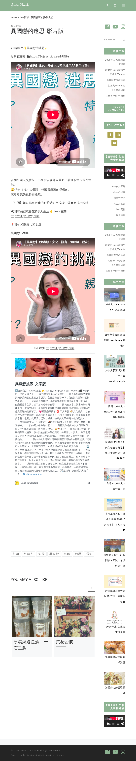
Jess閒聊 (24, 17)
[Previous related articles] (83, 588)
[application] (114, 172)
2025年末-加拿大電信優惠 (115, 61)
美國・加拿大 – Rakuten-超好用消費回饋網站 (114, 411)
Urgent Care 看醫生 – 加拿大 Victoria (115, 72)
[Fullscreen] (124, 175)
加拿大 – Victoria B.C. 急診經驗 (116, 87)
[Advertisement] (53, 521)
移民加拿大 (119, 203)
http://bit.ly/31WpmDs (25, 216)
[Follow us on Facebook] (107, 27)
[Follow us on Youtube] (115, 27)
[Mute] (122, 175)
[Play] (108, 175)
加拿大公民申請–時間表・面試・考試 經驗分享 (114, 560)
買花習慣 (64, 641)
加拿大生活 (119, 198)
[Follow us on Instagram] (123, 27)
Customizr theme (55, 755)
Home (14, 17)
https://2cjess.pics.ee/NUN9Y (49, 56)
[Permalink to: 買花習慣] (74, 616)
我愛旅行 (120, 215)
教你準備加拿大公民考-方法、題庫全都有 (114, 596)
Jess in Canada (27, 750)
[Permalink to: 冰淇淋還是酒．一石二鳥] (32, 616)
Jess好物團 (119, 192)
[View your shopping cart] (115, 5)
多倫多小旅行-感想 (115, 95)
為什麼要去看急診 (116, 80)
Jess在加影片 (118, 186)
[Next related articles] (91, 588)
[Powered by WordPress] (24, 755)
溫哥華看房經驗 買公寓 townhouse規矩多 (114, 340)
